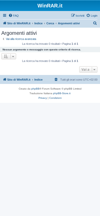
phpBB (35, 88)
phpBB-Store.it (62, 93)
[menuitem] (13, 16)
